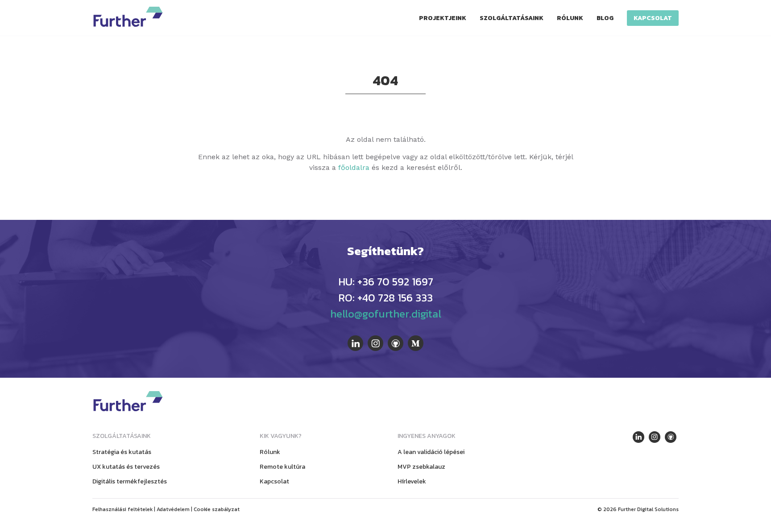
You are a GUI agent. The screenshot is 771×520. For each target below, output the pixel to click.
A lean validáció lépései (431, 452)
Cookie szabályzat (217, 509)
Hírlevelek (412, 481)
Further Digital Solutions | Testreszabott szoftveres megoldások (128, 17)
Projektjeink (442, 18)
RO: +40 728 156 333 (385, 297)
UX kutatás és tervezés (126, 466)
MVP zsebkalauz (421, 466)
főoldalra (353, 167)
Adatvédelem (173, 509)
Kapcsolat (653, 18)
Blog (605, 18)
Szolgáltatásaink (511, 18)
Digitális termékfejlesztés (129, 481)
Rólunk (570, 18)
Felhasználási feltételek (122, 509)
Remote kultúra (282, 466)
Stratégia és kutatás (121, 452)
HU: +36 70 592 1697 (385, 281)
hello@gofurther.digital (385, 314)
